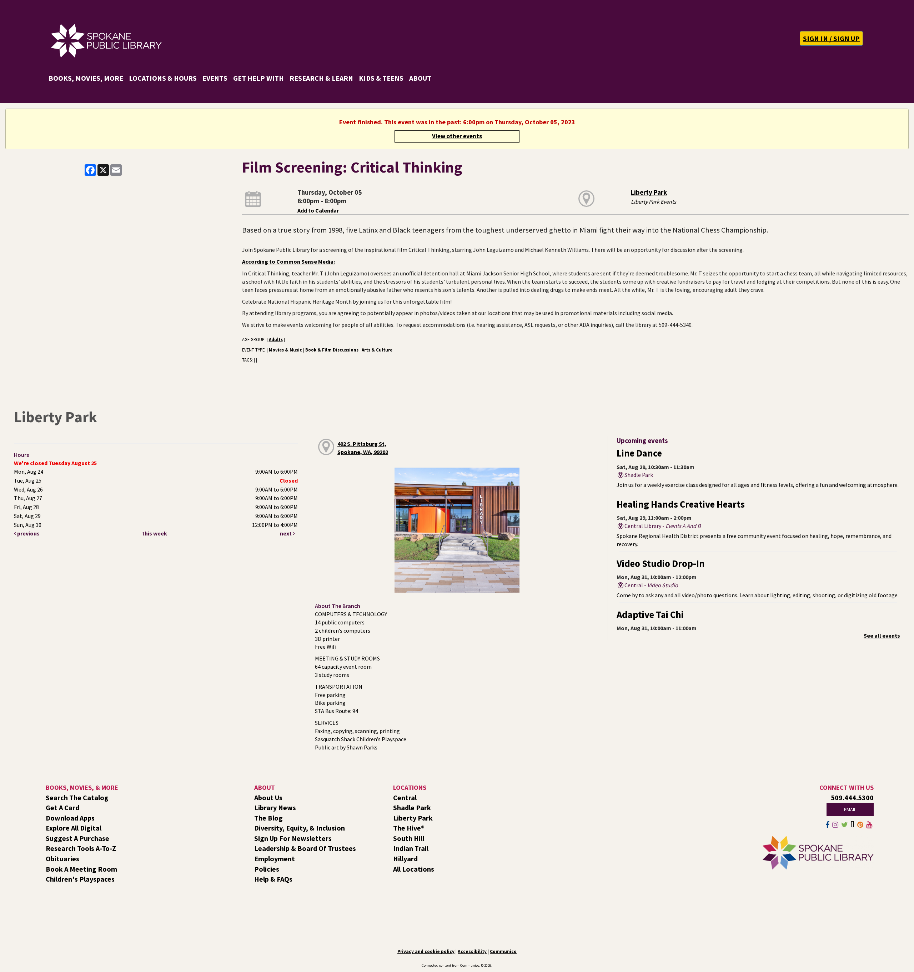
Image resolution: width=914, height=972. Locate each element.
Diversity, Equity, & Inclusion (299, 827)
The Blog (268, 817)
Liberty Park (649, 192)
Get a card (62, 807)
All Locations (413, 868)
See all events (882, 635)
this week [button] (154, 533)
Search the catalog (77, 797)
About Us (268, 797)
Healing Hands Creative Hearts (681, 504)
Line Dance (639, 453)
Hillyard (405, 858)
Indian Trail (410, 848)
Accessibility (472, 951)
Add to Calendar (318, 210)
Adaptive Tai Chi (650, 614)
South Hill (408, 838)
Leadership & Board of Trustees (305, 848)
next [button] (286, 533)
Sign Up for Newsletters (293, 838)
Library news (275, 807)
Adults (276, 339)
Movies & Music (285, 350)
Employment (274, 858)
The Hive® (409, 827)
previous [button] (28, 533)
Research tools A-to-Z (81, 848)
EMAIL (850, 809)
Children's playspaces (80, 878)
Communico (503, 951)
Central (405, 797)
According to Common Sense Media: (288, 261)
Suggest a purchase (77, 838)
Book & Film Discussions (331, 350)
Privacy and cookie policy (426, 951)
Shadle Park (412, 807)
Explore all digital (73, 827)
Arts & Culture (377, 350)
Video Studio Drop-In (661, 563)
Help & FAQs (273, 878)
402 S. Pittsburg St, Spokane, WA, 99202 (362, 447)
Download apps (70, 817)
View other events (457, 136)
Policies (266, 868)
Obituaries (62, 858)
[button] (831, 38)
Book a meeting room (81, 868)
